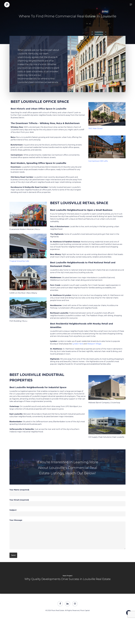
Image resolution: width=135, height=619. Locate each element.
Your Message (15, 520)
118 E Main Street (95, 128)
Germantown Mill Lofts (98, 161)
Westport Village (94, 344)
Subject (12, 510)
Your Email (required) (19, 500)
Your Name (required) (19, 490)
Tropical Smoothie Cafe (19, 261)
